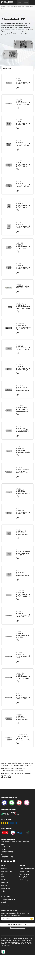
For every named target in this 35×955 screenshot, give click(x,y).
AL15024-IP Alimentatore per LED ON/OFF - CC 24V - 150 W (23, 594)
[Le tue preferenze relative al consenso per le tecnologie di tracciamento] (3, 952)
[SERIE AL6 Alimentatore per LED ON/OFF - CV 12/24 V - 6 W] (17, 190)
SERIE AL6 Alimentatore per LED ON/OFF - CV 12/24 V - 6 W (23, 185)
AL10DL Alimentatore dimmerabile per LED (23, 287)
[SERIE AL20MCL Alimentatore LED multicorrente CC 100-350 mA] (17, 435)
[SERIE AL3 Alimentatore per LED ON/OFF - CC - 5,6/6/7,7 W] (17, 128)
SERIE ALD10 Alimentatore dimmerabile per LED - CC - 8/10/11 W (23, 717)
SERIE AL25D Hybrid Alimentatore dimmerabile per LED (23, 471)
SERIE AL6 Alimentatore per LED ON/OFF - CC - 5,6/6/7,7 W (23, 164)
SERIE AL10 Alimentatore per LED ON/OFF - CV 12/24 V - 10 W (23, 267)
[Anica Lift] (5, 814)
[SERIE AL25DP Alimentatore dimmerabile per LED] (17, 496)
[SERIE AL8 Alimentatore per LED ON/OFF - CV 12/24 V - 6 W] (17, 231)
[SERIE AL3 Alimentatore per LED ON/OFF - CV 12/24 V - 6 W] (17, 149)
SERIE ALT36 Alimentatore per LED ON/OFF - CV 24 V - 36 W (23, 676)
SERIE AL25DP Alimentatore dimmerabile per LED (23, 491)
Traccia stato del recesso (17, 928)
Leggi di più (7, 777)
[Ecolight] (9, 823)
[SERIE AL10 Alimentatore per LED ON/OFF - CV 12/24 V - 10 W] (17, 272)
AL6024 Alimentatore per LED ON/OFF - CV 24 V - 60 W (23, 553)
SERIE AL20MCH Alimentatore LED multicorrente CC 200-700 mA (22, 409)
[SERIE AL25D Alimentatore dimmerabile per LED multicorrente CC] (17, 455)
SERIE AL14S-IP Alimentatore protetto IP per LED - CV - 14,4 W (23, 327)
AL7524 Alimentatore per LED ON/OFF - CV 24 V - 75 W (23, 635)
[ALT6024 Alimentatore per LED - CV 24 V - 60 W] (17, 702)
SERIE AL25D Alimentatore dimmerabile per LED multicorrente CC (23, 450)
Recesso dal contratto (17, 924)
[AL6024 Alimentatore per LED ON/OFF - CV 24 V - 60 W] (17, 558)
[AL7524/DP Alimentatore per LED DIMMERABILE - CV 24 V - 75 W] (17, 620)
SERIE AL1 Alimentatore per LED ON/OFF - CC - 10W (23, 82)
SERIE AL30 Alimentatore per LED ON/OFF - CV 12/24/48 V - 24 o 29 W (23, 512)
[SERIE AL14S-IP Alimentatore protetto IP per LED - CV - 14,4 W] (17, 332)
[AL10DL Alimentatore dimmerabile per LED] (17, 291)
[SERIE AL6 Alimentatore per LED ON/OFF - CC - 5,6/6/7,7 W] (17, 169)
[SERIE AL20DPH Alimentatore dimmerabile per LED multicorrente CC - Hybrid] (17, 394)
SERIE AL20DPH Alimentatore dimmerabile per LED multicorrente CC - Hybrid (23, 388)
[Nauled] (8, 2)
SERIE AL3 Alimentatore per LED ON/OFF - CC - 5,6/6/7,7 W (23, 123)
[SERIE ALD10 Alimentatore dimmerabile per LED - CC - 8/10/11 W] (17, 723)
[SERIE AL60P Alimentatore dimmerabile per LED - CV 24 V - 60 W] (17, 579)
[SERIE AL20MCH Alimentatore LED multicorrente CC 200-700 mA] (17, 414)
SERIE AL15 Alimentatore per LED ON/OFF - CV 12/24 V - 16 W (23, 368)
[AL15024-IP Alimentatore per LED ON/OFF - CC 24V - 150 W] (17, 599)
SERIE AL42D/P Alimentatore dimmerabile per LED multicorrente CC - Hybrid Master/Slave (23, 532)
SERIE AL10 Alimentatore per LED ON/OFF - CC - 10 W (23, 246)
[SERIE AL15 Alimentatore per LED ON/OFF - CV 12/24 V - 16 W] (17, 373)
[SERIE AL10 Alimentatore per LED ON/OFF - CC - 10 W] (17, 252)
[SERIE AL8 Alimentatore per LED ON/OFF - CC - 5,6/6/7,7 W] (17, 210)
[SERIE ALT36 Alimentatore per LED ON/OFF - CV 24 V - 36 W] (17, 681)
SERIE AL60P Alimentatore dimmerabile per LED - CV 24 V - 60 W (23, 573)
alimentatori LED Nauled (12, 23)
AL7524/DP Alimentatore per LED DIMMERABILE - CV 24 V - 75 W (23, 614)
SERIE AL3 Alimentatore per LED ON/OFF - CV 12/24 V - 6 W (23, 143)
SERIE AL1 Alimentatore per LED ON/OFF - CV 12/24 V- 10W (23, 102)
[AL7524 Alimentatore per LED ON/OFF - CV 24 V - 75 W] (17, 640)
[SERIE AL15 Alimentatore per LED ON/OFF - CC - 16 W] (17, 353)
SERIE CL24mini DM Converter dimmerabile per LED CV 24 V (23, 738)
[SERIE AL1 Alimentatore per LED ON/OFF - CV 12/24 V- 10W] (17, 108)
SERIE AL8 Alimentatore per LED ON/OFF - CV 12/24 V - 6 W (23, 226)
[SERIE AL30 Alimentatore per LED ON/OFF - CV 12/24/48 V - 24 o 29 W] (17, 517)
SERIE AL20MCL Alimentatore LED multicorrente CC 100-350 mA (23, 430)
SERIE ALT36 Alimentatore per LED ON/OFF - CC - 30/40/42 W (23, 656)
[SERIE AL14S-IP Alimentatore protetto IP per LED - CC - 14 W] (17, 311)
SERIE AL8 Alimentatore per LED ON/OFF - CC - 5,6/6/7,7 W (23, 205)
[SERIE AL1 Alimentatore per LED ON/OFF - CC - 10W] (17, 87)
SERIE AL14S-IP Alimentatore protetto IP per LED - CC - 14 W (23, 306)
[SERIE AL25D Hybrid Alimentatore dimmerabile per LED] (17, 476)
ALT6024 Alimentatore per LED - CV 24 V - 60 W (23, 697)
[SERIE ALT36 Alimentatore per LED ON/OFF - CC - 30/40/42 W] (17, 661)
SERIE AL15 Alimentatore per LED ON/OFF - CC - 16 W (23, 347)
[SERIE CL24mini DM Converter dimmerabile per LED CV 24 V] (17, 743)
